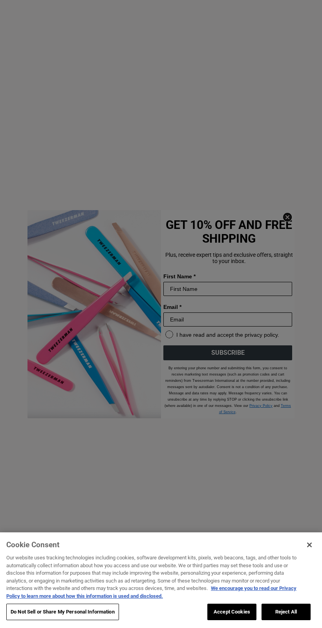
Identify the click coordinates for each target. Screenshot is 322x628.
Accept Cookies (232, 612)
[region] (161, 580)
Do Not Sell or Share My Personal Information (63, 612)
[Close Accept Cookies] (309, 545)
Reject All (286, 612)
